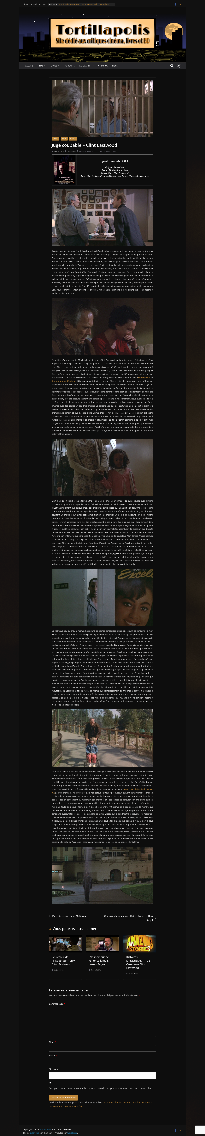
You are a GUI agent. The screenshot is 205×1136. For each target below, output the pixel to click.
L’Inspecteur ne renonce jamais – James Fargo (100, 960)
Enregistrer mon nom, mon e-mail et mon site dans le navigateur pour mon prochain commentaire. (101, 1088)
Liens (115, 65)
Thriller (73, 139)
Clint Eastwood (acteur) (88, 151)
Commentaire (57, 1003)
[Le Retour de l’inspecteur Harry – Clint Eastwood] (65, 937)
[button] (44, 66)
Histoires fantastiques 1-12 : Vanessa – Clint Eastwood (138, 962)
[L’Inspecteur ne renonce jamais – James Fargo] (102, 937)
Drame (64, 139)
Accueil (29, 65)
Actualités (85, 65)
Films (40, 65)
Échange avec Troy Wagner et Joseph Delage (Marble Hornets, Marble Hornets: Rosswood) (83, 5)
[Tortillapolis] (102, 15)
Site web (53, 1069)
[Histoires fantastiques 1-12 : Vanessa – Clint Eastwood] (139, 937)
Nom (52, 1042)
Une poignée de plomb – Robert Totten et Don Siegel (128, 918)
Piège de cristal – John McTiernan (69, 916)
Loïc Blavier (71, 151)
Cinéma (55, 139)
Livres (54, 65)
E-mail (53, 1055)
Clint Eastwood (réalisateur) (109, 151)
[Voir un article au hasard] (178, 65)
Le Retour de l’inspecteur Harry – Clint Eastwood (64, 960)
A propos (103, 65)
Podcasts (70, 65)
